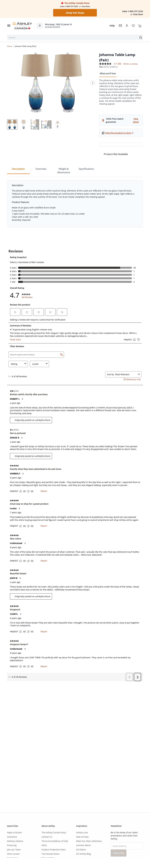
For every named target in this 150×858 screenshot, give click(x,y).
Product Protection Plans (54, 849)
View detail (136, 120)
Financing (12, 845)
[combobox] (75, 37)
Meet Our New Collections (89, 841)
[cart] (139, 25)
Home (9, 46)
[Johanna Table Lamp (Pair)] (52, 83)
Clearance (12, 836)
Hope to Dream (14, 832)
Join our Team (14, 849)
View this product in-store (118, 133)
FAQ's (44, 845)
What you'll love (108, 73)
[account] (126, 25)
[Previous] (11, 82)
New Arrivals (82, 836)
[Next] (92, 82)
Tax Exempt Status (51, 853)
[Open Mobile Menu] (9, 25)
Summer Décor (83, 845)
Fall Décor (81, 849)
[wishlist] (133, 25)
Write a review (130, 64)
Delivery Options (15, 841)
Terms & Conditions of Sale (55, 841)
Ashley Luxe (82, 832)
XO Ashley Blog (83, 853)
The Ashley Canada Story (76, 3)
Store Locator (13, 853)
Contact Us (47, 836)
